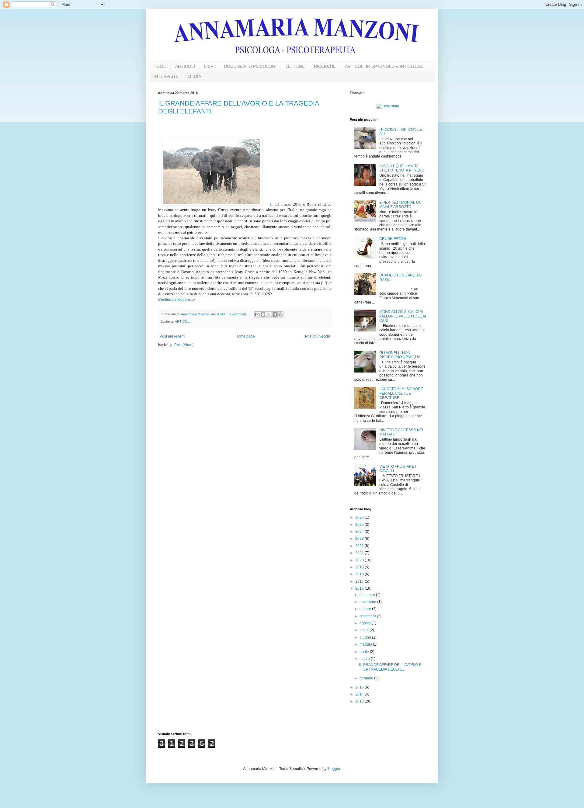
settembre (368, 616)
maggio (366, 644)
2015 (360, 687)
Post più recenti (172, 336)
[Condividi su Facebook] (275, 314)
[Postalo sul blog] (263, 314)
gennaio (367, 678)
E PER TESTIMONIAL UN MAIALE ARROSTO (400, 204)
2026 (360, 517)
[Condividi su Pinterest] (280, 314)
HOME (159, 66)
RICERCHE (325, 66)
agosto (366, 623)
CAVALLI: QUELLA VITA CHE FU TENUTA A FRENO (401, 168)
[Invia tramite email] (257, 314)
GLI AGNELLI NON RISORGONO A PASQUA (399, 355)
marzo (365, 659)
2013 (360, 701)
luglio (365, 630)
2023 (360, 538)
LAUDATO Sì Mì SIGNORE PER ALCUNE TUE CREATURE (401, 393)
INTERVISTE (166, 76)
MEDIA (194, 76)
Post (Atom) (183, 345)
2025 (360, 524)
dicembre (368, 595)
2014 (360, 694)
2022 (360, 546)
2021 (360, 553)
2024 (360, 531)
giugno (366, 637)
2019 (360, 567)
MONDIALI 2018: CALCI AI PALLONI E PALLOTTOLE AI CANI (402, 316)
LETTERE (295, 66)
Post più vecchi (317, 336)
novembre (368, 602)
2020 (360, 560)
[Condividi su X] (269, 314)
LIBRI (209, 66)
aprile (365, 652)
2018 (360, 574)
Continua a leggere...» (176, 299)
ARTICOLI (185, 66)
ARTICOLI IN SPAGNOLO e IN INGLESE (384, 66)
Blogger (333, 769)
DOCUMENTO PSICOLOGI (250, 66)
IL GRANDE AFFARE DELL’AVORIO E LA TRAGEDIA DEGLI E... (390, 667)
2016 (360, 588)
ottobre (366, 609)
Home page (245, 336)
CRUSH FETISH (392, 239)
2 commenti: (238, 314)
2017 (360, 581)
